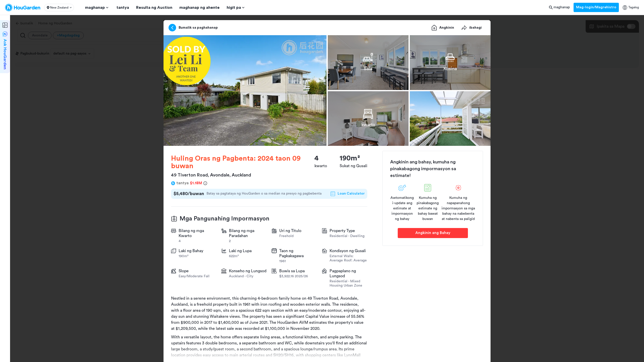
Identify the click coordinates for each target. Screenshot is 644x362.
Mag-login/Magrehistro (596, 7)
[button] (59, 7)
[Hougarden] (22, 8)
